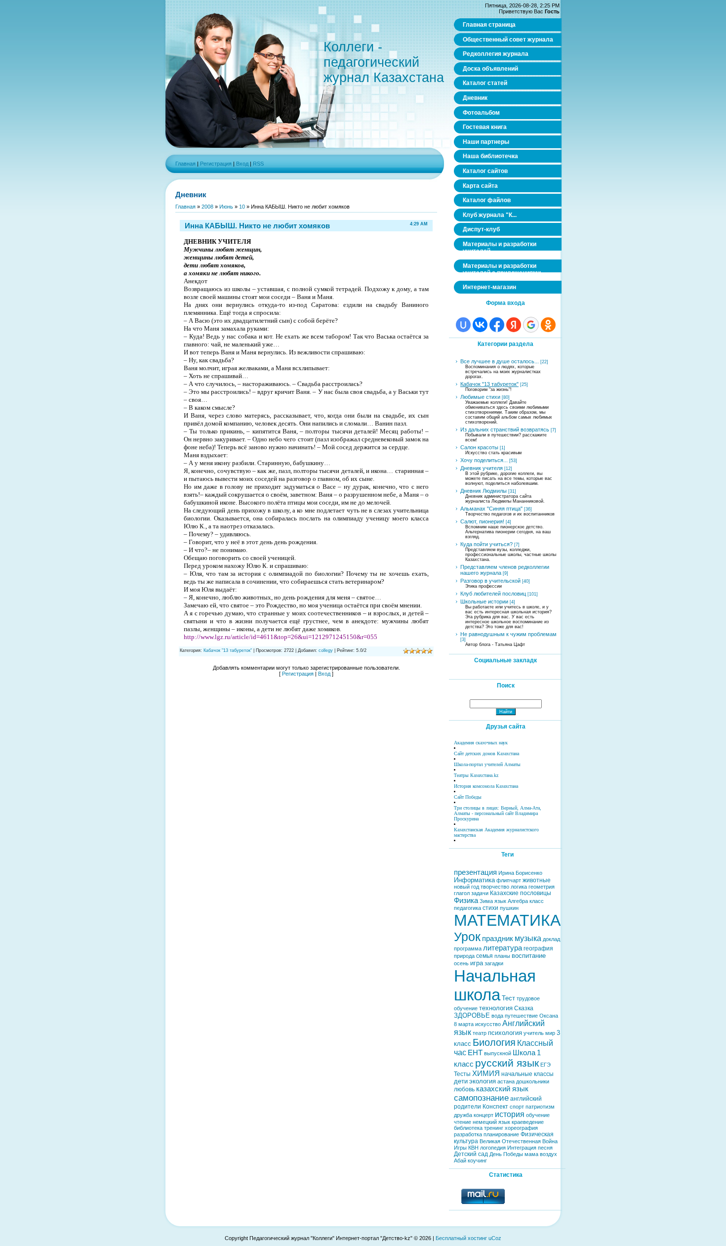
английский (526, 1098)
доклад (551, 939)
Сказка (523, 1008)
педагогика (467, 908)
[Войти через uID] (463, 324)
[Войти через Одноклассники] (548, 324)
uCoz (494, 1238)
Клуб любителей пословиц (493, 594)
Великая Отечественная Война (519, 1141)
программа (468, 948)
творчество (495, 887)
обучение (538, 1115)
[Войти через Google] (531, 325)
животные (537, 880)
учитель (534, 1033)
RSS (258, 164)
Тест (508, 998)
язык (500, 901)
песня (545, 1148)
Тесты (462, 1074)
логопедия (493, 1148)
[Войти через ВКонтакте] (480, 324)
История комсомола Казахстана (486, 786)
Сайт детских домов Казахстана (486, 753)
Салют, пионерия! (482, 521)
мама (531, 1154)
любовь (464, 1089)
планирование (501, 1134)
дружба (463, 1115)
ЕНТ (475, 1053)
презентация (475, 872)
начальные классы (527, 1074)
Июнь (226, 207)
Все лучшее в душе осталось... (499, 361)
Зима (486, 901)
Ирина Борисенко (520, 873)
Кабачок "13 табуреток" (227, 650)
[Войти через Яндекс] (513, 324)
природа (464, 956)
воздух (548, 1154)
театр (479, 1033)
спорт (517, 1107)
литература (502, 948)
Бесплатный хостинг (461, 1238)
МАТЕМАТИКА (507, 920)
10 (242, 207)
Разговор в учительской (490, 581)
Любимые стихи (480, 397)
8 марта (464, 1024)
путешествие (521, 1016)
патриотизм (540, 1107)
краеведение (528, 1122)
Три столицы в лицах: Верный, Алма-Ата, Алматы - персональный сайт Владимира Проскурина (497, 813)
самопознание (481, 1098)
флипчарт (508, 880)
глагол (462, 893)
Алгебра (518, 901)
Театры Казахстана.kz (476, 775)
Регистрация (216, 164)
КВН (473, 1148)
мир (550, 1033)
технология (496, 1008)
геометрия (541, 887)
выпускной (497, 1053)
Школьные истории (484, 601)
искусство (488, 1024)
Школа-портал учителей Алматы (487, 764)
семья (484, 955)
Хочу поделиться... (484, 460)
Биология (494, 1042)
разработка (468, 1134)
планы (502, 956)
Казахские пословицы (520, 893)
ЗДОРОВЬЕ (472, 1015)
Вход (242, 164)
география (538, 948)
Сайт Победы (468, 797)
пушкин (509, 908)
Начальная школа (495, 985)
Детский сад (471, 1154)
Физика (466, 900)
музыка (528, 938)
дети (461, 1081)
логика (519, 887)
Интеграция (521, 1148)
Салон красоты (479, 447)
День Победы (506, 1154)
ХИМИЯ (486, 1073)
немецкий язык (491, 1122)
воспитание (529, 955)
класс (536, 901)
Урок (467, 937)
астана (506, 1081)
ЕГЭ (545, 1065)
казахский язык (502, 1089)
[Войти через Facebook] (496, 324)
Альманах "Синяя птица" (491, 509)
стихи (490, 907)
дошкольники (532, 1081)
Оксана (548, 1016)
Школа (524, 1053)
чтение (462, 1122)
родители (467, 1106)
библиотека (468, 1128)
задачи (479, 893)
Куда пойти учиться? (486, 544)
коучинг (477, 1160)
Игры (460, 1148)
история (509, 1114)
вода (497, 1016)
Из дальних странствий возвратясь (504, 429)
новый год (466, 887)
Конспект (495, 1106)
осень (461, 963)
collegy (326, 650)
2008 (207, 207)
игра (476, 963)
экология (482, 1081)
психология (505, 1032)
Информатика (474, 880)
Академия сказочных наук (481, 742)
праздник (497, 939)
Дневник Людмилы (483, 491)
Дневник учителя (481, 468)
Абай (460, 1160)
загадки (493, 963)
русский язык (507, 1063)
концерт (483, 1115)
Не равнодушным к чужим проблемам (508, 634)
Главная (185, 164)
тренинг (493, 1128)
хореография (521, 1128)
